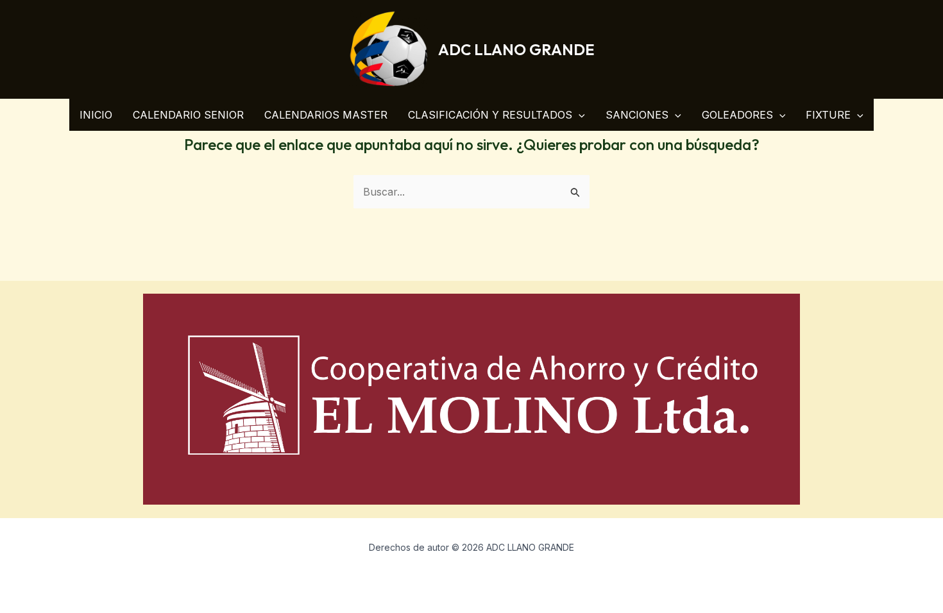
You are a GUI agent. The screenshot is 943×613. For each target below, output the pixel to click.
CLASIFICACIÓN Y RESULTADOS (490, 114)
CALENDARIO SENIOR (188, 114)
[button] (578, 115)
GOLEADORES (737, 114)
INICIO (96, 114)
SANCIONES (637, 114)
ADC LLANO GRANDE (516, 49)
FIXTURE (828, 114)
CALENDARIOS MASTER (325, 114)
